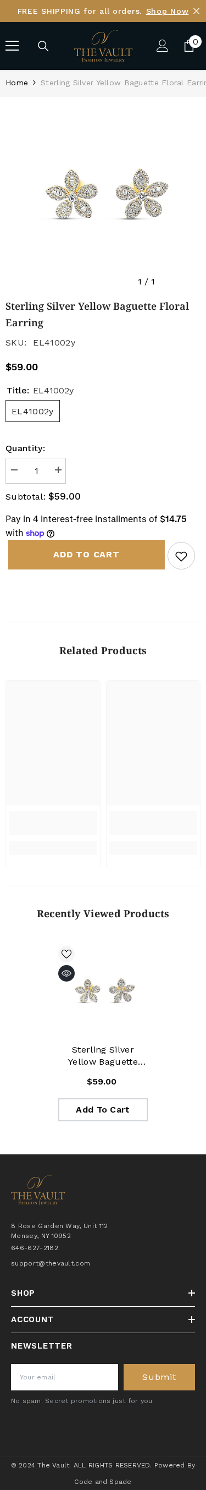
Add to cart (84, 554)
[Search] (43, 46)
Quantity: (25, 448)
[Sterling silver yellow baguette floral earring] (103, 990)
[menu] (12, 45)
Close (196, 11)
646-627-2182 (34, 1248)
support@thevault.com (50, 1263)
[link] (53, 823)
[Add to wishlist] (181, 555)
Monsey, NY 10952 (41, 1236)
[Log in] (163, 46)
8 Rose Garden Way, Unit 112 (59, 1226)
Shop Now (167, 11)
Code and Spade (102, 1482)
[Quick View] (66, 973)
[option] (103, 194)
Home (16, 82)
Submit (159, 1377)
